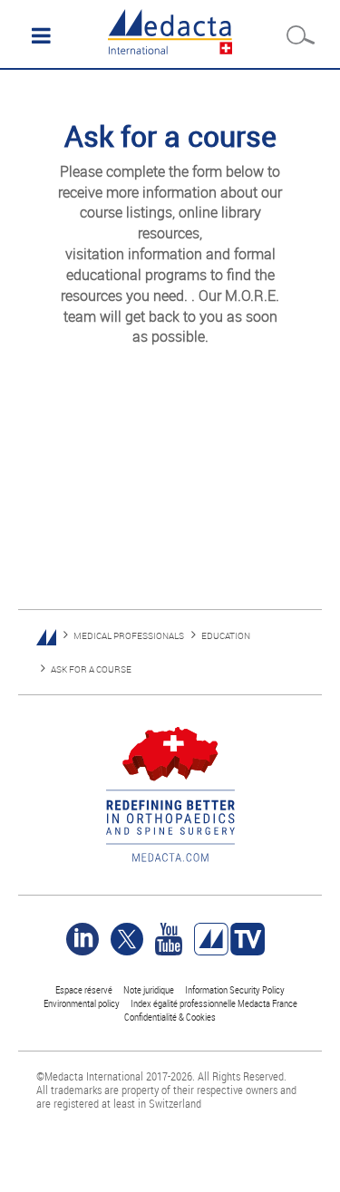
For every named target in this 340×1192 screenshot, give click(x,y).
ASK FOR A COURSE (91, 669)
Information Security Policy (235, 989)
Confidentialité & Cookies (170, 1016)
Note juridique (148, 989)
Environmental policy (82, 1003)
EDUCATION (225, 636)
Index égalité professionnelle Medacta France (214, 1003)
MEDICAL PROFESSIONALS (128, 636)
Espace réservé (84, 989)
